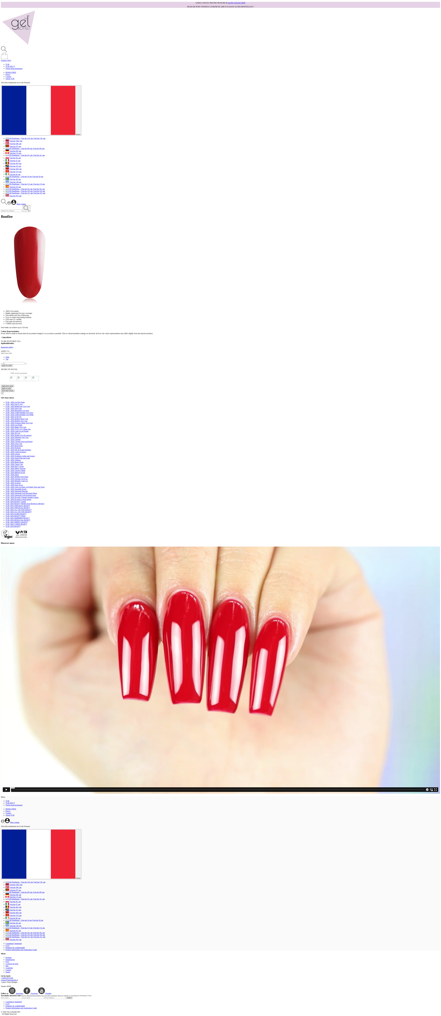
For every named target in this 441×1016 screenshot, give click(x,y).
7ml (7, 359)
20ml (7, 357)
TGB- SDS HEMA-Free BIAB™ (18, 520)
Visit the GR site (15, 182)
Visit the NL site (39, 189)
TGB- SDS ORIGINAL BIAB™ (18, 506)
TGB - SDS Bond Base (14, 446)
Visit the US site (39, 184)
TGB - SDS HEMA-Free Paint (17, 477)
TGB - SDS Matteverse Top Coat (18, 406)
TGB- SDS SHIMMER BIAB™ (18, 518)
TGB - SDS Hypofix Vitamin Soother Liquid (22, 497)
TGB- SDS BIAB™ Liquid (16, 502)
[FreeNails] (18, 45)
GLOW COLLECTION (236, 3)
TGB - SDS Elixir (12, 475)
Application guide (7, 386)
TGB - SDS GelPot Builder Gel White (20, 415)
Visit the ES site (15, 187)
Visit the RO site (15, 163)
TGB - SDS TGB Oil (13, 417)
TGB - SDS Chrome (13, 439)
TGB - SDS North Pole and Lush (18, 458)
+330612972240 (7, 978)
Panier (8, 972)
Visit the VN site (15, 172)
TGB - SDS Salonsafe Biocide (17, 491)
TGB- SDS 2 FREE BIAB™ (16, 524)
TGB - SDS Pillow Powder (15, 468)
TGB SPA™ (10, 66)
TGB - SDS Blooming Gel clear (17, 411)
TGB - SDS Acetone (13, 483)
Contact (8, 77)
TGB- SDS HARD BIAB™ (16, 514)
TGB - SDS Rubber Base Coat (17, 419)
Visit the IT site (14, 161)
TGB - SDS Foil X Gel (14, 404)
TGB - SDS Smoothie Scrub (16, 489)
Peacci (8, 75)
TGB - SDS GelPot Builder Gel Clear (19, 413)
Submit (69, 998)
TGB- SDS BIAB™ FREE (16, 516)
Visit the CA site (15, 153)
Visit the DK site (15, 144)
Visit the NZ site (39, 191)
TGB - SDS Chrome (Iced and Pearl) (19, 442)
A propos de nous (12, 964)
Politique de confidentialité (15, 948)
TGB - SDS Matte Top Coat (16, 427)
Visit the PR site (39, 149)
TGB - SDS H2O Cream (15, 466)
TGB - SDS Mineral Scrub (15, 473)
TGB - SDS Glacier (13, 454)
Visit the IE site (14, 174)
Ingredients (6, 337)
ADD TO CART (7, 366)
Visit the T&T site (15, 141)
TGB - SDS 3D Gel (13, 433)
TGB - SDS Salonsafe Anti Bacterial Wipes (21, 493)
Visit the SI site (37, 177)
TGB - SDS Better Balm (14, 462)
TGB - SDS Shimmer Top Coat (17, 437)
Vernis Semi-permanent (14, 69)
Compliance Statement (14, 944)
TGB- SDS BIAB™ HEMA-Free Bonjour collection (25, 504)
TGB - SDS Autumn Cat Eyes (17, 479)
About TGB (10, 79)
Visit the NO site (15, 196)
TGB (7, 64)
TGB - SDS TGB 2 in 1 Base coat (18, 429)
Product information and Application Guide (21, 950)
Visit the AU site (39, 193)
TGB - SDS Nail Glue (14, 408)
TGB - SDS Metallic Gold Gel (17, 481)
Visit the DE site (15, 151)
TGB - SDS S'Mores (13, 460)
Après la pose (6, 388)
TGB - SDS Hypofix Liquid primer (18, 499)
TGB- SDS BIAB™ (13, 526)
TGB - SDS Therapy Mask (15, 471)
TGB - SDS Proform (13, 448)
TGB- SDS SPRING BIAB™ (17, 522)
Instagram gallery (7, 347)
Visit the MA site (15, 169)
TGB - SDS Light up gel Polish (17, 431)
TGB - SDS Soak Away (14, 485)
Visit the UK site (39, 138)
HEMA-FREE (11, 72)
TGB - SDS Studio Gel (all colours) (19, 435)
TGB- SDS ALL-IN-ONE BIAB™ (19, 510)
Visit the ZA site (15, 166)
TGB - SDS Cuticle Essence (16, 452)
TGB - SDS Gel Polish (14, 425)
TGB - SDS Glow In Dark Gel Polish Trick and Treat (25, 487)
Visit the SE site (15, 179)
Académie (9, 968)
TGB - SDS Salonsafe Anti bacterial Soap (21, 495)
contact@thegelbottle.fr (9, 980)
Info (7, 966)
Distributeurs (10, 960)
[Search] (4, 204)
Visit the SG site (39, 155)
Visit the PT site (15, 146)
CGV (8, 946)
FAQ (7, 962)
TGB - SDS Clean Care (14, 464)
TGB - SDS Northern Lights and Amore (20, 456)
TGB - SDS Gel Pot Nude (15, 402)
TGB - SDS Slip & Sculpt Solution (18, 450)
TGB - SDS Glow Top (14, 444)
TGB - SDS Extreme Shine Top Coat (19, 423)
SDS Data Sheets (8, 391)
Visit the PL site (15, 158)
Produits (8, 958)
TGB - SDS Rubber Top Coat (16, 421)
